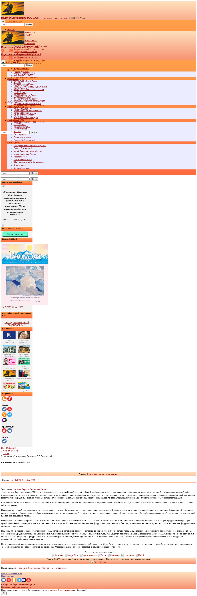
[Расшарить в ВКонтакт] (58, 555)
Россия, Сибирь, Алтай (24, 140)
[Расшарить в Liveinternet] (128, 555)
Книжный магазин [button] (15, 120)
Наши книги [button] (12, 78)
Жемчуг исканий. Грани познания (29, 89)
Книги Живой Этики (23, 159)
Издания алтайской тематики (27, 63)
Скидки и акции (21, 126)
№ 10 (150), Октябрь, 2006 (23, 480)
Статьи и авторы (21, 112)
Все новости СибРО (23, 76)
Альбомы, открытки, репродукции (29, 60)
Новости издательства (24, 73)
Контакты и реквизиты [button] (11, 573)
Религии (17, 131)
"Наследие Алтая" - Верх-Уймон (29, 122)
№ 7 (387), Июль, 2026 (12, 307)
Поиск (29, 25)
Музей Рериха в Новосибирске (28, 151)
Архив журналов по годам (26, 117)
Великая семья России (24, 84)
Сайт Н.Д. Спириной (23, 148)
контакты (48, 18)
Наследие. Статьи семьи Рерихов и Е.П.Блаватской (42, 568)
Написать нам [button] (7, 576)
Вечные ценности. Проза (25, 95)
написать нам (61, 18)
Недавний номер (21, 69)
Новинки (17, 123)
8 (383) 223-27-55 (14, 21)
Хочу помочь (20, 165)
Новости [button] (11, 29)
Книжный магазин (22, 168)
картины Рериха (21, 489)
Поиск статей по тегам (24, 115)
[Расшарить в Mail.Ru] (140, 555)
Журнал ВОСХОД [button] (15, 106)
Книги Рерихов (20, 129)
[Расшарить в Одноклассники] (88, 555)
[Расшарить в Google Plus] (71, 555)
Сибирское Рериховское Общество (30, 145)
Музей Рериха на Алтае (25, 154)
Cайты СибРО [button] (13, 143)
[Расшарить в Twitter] (102, 555)
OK (3, 593)
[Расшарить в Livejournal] (113, 555)
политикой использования (62, 590)
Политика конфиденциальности (16, 587)
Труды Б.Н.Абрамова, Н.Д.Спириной (30, 87)
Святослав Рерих (38, 489)
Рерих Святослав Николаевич (102, 474)
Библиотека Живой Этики (25, 41)
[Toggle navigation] (3, 21)
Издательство (20, 157)
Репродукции (20, 134)
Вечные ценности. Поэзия (26, 57)
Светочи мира (20, 92)
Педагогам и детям (22, 137)
